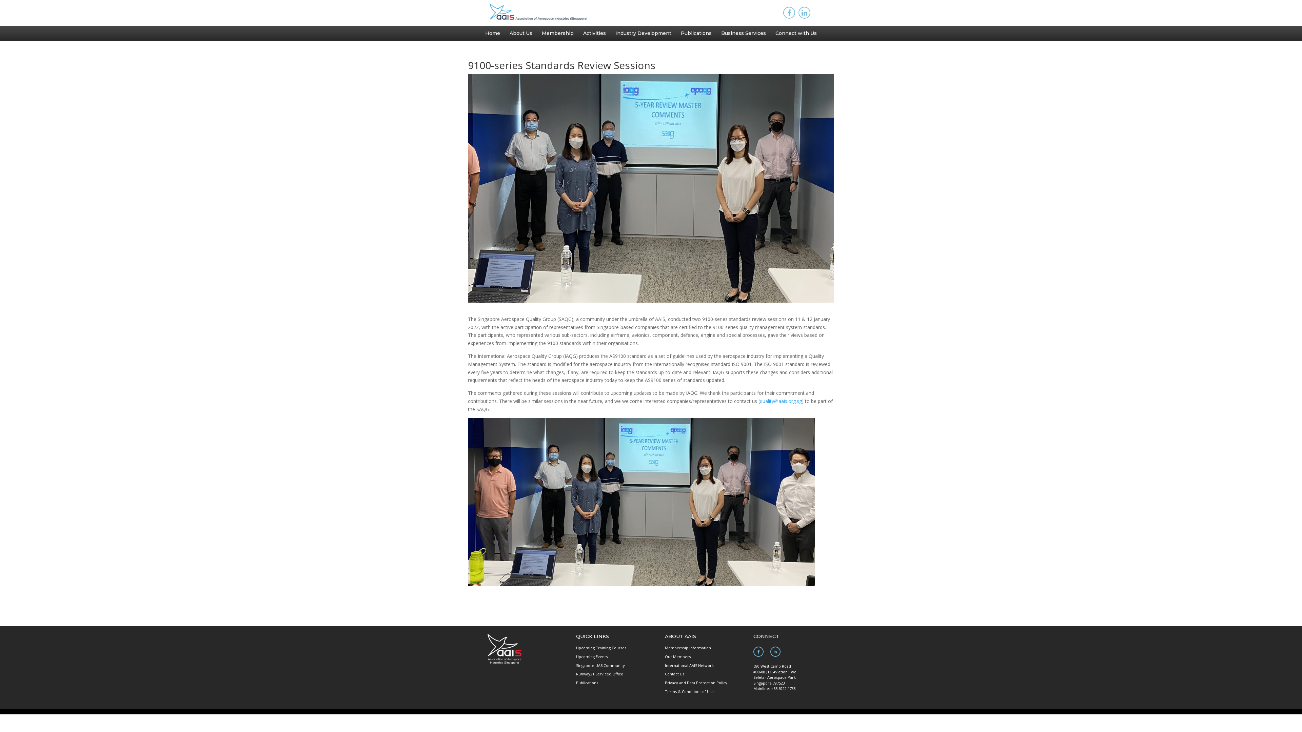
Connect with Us (796, 33)
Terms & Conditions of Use (689, 691)
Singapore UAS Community (600, 665)
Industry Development (643, 33)
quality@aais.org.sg (781, 401)
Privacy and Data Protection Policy (696, 682)
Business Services (743, 33)
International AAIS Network (689, 665)
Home (492, 33)
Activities (594, 33)
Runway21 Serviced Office (599, 673)
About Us (521, 33)
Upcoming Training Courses (601, 647)
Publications (696, 33)
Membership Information (688, 647)
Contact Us (674, 673)
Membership (558, 33)
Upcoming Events (592, 656)
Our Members (678, 656)
